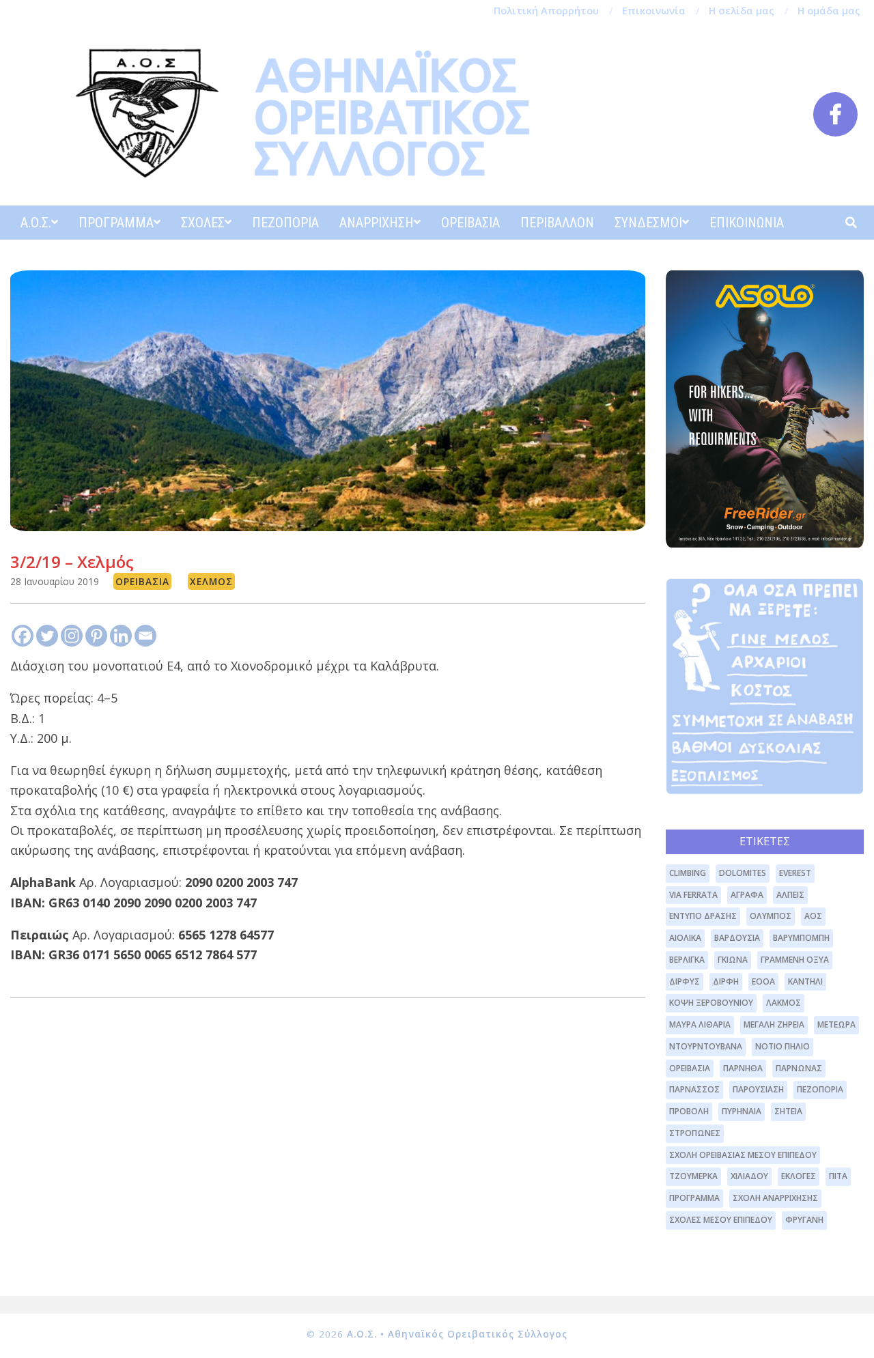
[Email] (145, 636)
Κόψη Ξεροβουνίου (711, 1002)
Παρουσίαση (758, 1089)
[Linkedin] (121, 636)
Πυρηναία (741, 1111)
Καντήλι (805, 981)
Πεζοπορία (820, 1089)
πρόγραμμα (694, 1198)
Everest (795, 873)
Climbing (687, 873)
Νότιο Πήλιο (782, 1046)
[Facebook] (22, 636)
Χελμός (211, 581)
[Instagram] (72, 636)
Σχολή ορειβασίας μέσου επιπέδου (743, 1155)
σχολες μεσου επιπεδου (720, 1220)
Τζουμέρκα (693, 1176)
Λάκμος (783, 1002)
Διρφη (726, 981)
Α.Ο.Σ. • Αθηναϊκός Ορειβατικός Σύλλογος (457, 1334)
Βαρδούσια (737, 938)
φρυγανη (804, 1220)
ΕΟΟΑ (763, 981)
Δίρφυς (684, 981)
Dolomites (742, 873)
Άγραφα (747, 895)
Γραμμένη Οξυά (795, 959)
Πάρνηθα (743, 1068)
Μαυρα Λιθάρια (700, 1024)
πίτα (838, 1176)
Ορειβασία (142, 581)
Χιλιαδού (749, 1176)
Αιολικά (685, 938)
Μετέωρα (836, 1024)
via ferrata (693, 895)
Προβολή (689, 1111)
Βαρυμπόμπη (801, 938)
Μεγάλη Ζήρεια (774, 1024)
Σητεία (788, 1111)
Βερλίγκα (687, 959)
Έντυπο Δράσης (703, 916)
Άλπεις (790, 895)
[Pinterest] (96, 636)
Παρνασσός (694, 1089)
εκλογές (798, 1176)
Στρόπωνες (694, 1133)
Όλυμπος (770, 916)
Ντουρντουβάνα (705, 1046)
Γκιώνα (733, 959)
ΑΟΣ (813, 916)
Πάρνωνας (799, 1068)
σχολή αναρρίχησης (775, 1198)
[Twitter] (47, 636)
